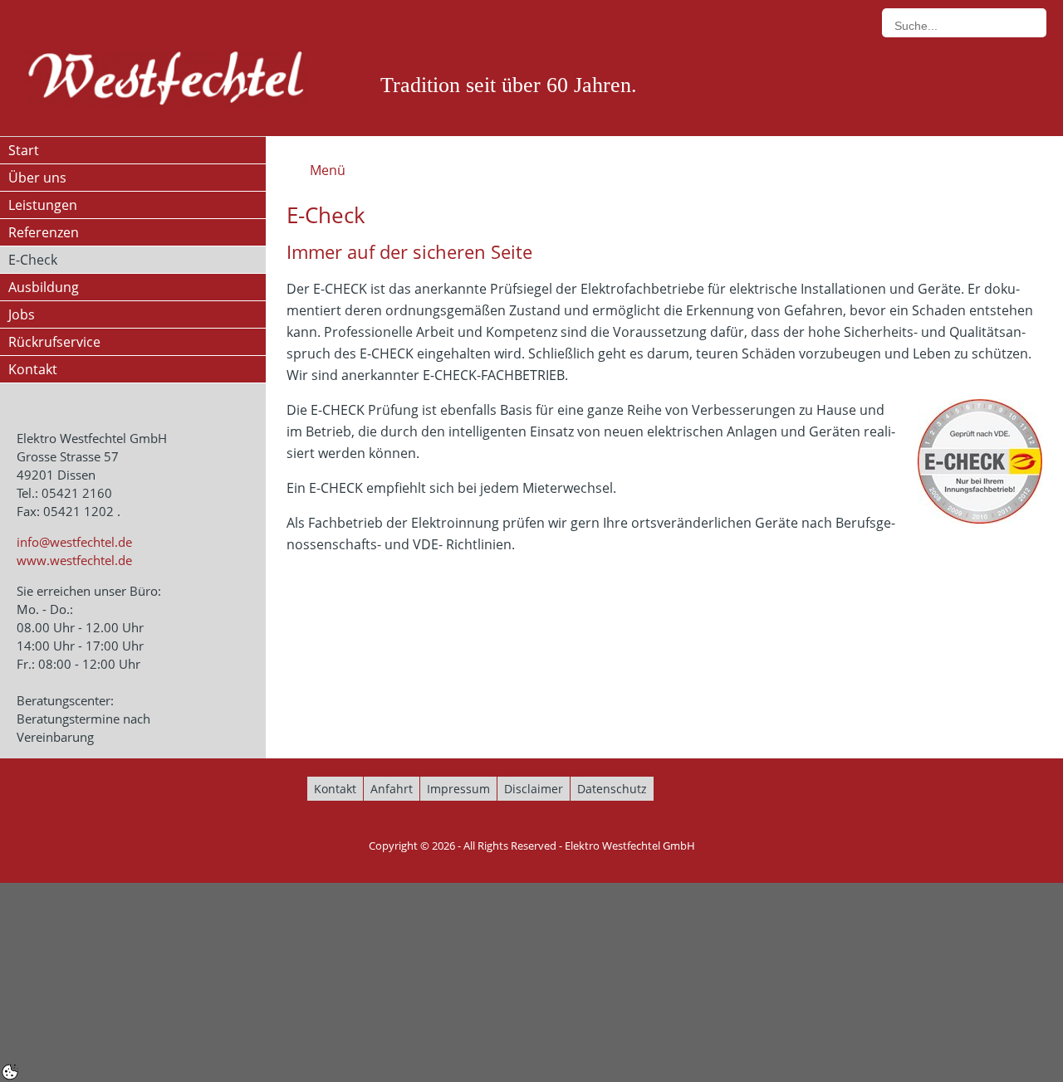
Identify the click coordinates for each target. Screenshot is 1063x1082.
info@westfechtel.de (74, 542)
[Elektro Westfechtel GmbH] (166, 78)
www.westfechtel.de (74, 560)
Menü (327, 170)
